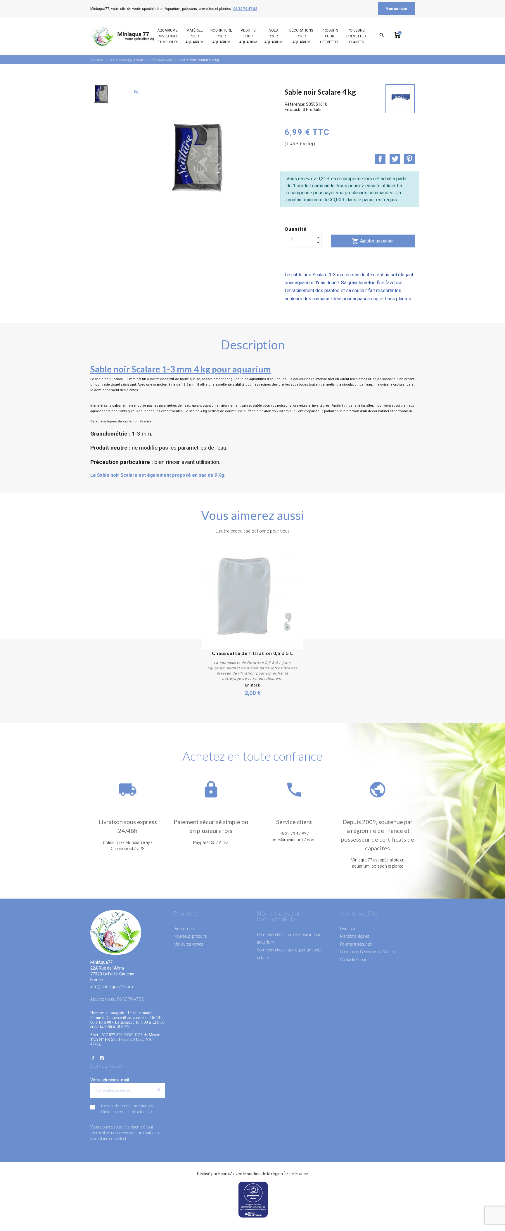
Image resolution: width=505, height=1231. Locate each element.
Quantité (296, 229)
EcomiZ (225, 1173)
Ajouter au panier (373, 241)
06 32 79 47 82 (245, 9)
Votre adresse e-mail (109, 1080)
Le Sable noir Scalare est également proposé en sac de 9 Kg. (157, 475)
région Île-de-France (289, 1173)
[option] (101, 94)
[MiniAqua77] (129, 36)
